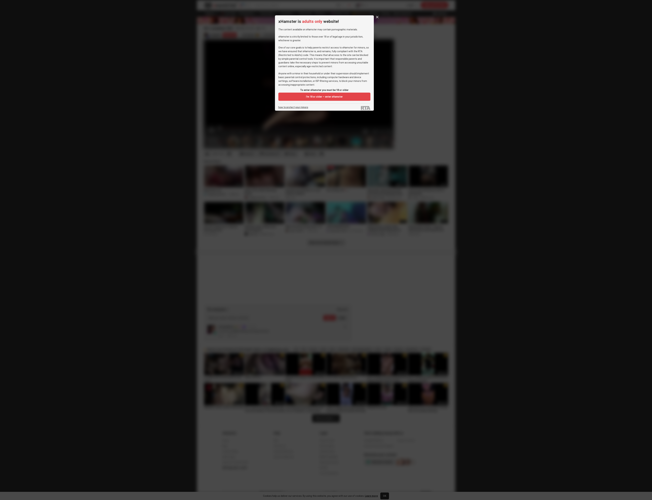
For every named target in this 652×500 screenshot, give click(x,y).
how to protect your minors (293, 107)
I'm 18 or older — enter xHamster (324, 96)
